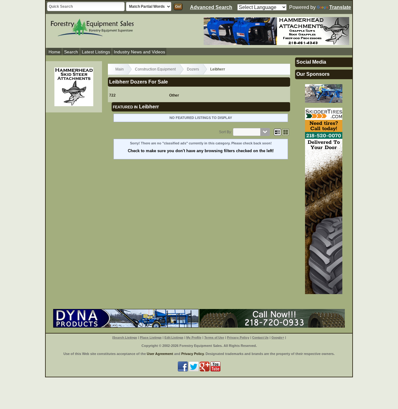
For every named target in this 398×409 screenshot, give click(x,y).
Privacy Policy (238, 337)
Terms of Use (214, 337)
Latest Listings (96, 51)
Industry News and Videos (139, 51)
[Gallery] (285, 132)
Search (71, 51)
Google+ (277, 337)
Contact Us (260, 337)
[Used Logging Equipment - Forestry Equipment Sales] (92, 26)
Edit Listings (173, 337)
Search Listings (125, 337)
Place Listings (151, 337)
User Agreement (160, 354)
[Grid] (277, 132)
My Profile (193, 337)
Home (54, 51)
